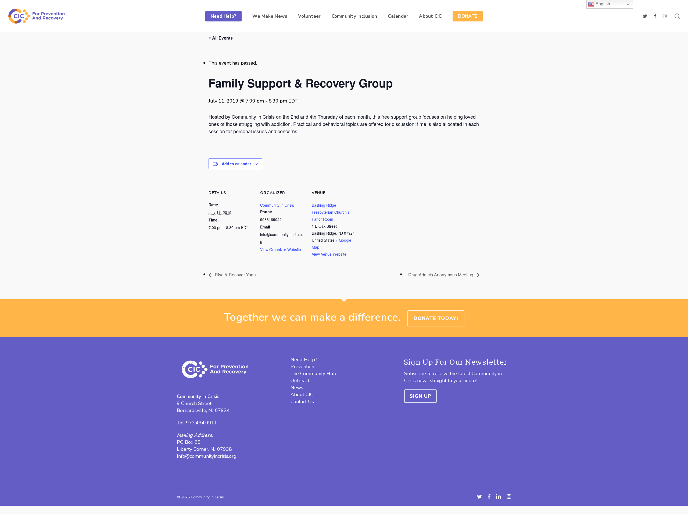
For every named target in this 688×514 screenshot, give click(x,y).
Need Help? (304, 359)
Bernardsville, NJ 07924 (203, 410)
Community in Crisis (277, 205)
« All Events (221, 38)
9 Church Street (194, 403)
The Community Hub (313, 373)
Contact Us (302, 401)
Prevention (302, 366)
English (602, 4)
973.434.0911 (201, 423)
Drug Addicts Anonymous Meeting (441, 275)
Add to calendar (236, 163)
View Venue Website (329, 254)
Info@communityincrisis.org (206, 456)
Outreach (300, 380)
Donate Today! (436, 318)
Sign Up (420, 396)
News (297, 387)
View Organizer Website (280, 249)
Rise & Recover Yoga (235, 275)
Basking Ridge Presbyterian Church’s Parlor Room (330, 212)
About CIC (302, 394)
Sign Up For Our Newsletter (455, 362)
